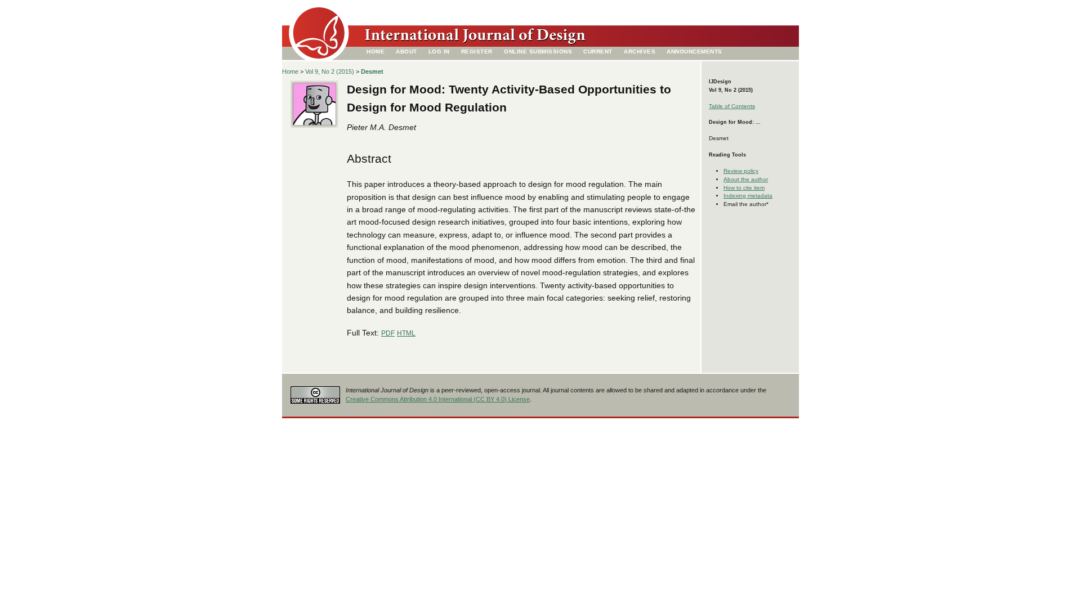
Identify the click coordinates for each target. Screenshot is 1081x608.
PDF (388, 333)
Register (477, 51)
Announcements (694, 51)
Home (376, 51)
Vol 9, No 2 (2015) (329, 71)
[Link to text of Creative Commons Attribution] (315, 392)
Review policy (740, 171)
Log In (439, 51)
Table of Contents (732, 106)
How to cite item (744, 188)
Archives (639, 51)
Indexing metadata (747, 196)
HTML (406, 333)
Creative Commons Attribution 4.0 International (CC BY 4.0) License (438, 399)
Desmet (372, 71)
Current (598, 51)
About (406, 51)
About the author (745, 179)
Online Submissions (538, 51)
